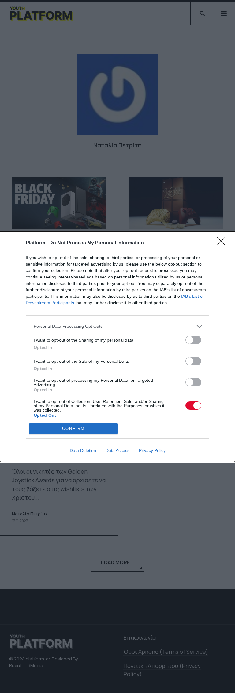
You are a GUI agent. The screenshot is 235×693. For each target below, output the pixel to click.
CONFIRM (73, 428)
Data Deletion (83, 450)
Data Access (117, 450)
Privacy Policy (152, 450)
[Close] (223, 243)
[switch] (193, 340)
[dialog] (117, 346)
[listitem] (117, 326)
